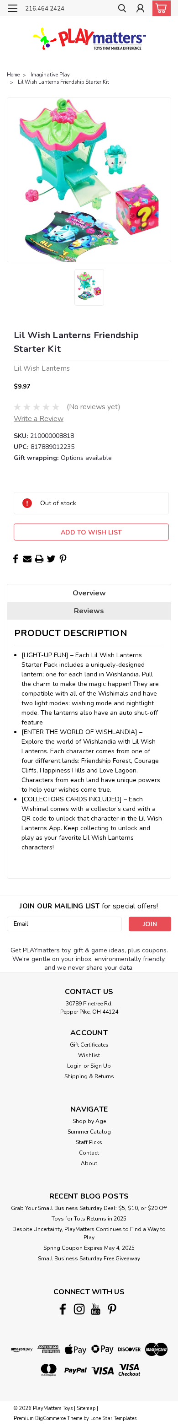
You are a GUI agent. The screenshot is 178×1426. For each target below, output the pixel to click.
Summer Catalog (89, 1131)
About (89, 1163)
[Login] (140, 9)
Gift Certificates (89, 1044)
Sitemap (86, 1408)
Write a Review (38, 419)
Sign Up (100, 1066)
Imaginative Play (50, 74)
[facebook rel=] (62, 1309)
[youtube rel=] (95, 1309)
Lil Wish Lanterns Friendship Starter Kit (63, 82)
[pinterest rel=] (112, 1309)
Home (13, 74)
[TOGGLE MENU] (12, 8)
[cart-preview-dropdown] (159, 8)
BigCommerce (50, 1418)
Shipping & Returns (89, 1076)
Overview (89, 593)
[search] (122, 9)
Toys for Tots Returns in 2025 (89, 1218)
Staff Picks (89, 1142)
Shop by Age (89, 1121)
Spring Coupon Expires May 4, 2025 (89, 1248)
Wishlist (89, 1055)
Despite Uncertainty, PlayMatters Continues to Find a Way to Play (89, 1233)
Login (74, 1066)
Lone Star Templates (113, 1418)
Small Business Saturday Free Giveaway (89, 1258)
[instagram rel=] (79, 1309)
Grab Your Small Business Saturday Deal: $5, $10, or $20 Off (89, 1208)
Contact (89, 1152)
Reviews (89, 611)
